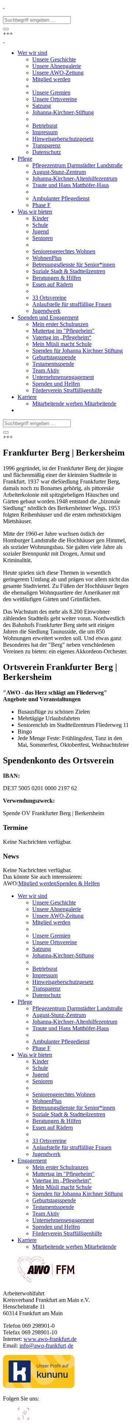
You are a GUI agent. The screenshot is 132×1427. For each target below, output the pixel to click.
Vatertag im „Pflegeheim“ (61, 1180)
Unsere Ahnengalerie (56, 909)
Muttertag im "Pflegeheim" (63, 1174)
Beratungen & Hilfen (56, 1121)
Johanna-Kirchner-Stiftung (63, 955)
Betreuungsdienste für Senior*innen (73, 1108)
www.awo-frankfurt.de (50, 1339)
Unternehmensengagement (63, 1220)
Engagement (32, 1160)
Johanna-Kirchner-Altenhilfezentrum (74, 1021)
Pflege (25, 1002)
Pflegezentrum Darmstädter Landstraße (77, 1008)
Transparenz (46, 988)
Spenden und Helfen (56, 1227)
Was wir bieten (35, 1055)
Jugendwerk (46, 1154)
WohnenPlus (47, 1101)
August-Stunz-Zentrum (59, 1015)
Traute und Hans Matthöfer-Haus (70, 1028)
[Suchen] (6, 29)
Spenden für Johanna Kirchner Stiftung (77, 1194)
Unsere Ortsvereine (54, 942)
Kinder (40, 1061)
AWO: (10, 883)
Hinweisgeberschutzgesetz (63, 982)
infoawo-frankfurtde (46, 1345)
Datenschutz (46, 995)
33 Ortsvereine (49, 1141)
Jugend (40, 1074)
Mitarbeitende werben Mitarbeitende (74, 1247)
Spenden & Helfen (78, 883)
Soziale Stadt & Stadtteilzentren (68, 1114)
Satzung (41, 949)
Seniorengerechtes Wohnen (63, 1094)
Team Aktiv (45, 1213)
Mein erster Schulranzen (60, 1167)
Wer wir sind (32, 896)
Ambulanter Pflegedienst (60, 1041)
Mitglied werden (37, 883)
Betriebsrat (44, 969)
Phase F (41, 1048)
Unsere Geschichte (54, 902)
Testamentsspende (53, 1207)
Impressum (45, 975)
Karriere (27, 1240)
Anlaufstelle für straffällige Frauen (71, 1147)
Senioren (42, 1081)
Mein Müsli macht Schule (62, 1187)
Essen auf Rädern (52, 1127)
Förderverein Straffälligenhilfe (67, 1233)
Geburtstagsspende (54, 1200)
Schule (40, 1068)
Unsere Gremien (51, 935)
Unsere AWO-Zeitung (58, 916)
